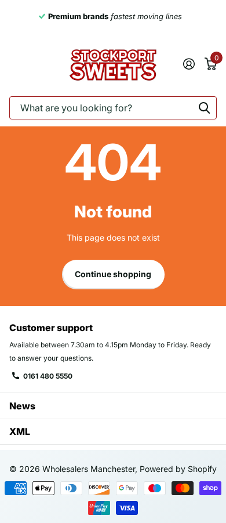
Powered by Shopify (178, 469)
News (22, 406)
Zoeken (204, 107)
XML (19, 431)
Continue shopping (113, 274)
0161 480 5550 (47, 376)
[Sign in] (189, 64)
